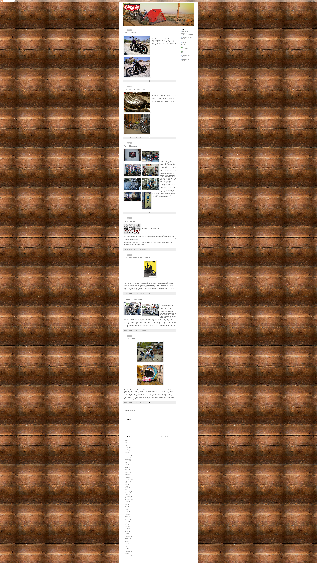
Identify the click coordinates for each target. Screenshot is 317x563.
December (127, 454)
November (127, 455)
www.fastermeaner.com (158, 242)
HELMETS (183, 40)
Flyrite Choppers (130, 146)
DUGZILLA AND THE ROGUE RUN (138, 258)
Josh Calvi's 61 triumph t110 (135, 89)
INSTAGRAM (184, 60)
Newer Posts (127, 408)
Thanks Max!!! (129, 339)
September (127, 459)
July (126, 442)
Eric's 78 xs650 (130, 33)
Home (150, 408)
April (126, 449)
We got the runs (130, 221)
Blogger (161, 559)
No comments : (143, 80)
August (126, 440)
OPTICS (183, 44)
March (126, 469)
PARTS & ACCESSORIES (187, 34)
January (127, 452)
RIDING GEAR (184, 48)
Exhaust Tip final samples (134, 299)
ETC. (182, 52)
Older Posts (173, 408)
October (127, 457)
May (126, 439)
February (127, 447)
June (126, 444)
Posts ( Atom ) (133, 410)
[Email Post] (149, 80)
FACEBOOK (184, 56)
